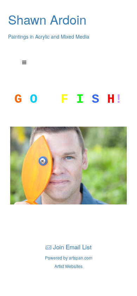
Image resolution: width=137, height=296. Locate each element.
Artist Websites (68, 266)
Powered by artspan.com (68, 258)
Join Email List (72, 246)
